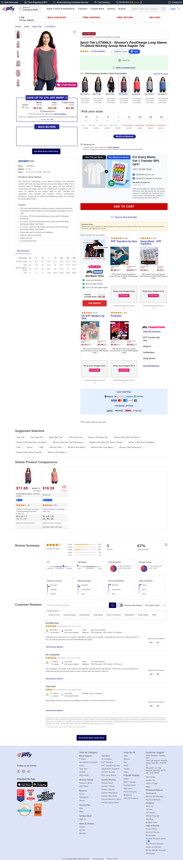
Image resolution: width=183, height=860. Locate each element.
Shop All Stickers (151, 366)
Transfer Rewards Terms (156, 839)
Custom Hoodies (108, 789)
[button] (46, 60)
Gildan (126, 779)
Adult (126, 756)
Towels (82, 827)
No (158, 642)
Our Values (150, 813)
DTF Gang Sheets (108, 775)
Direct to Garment (114, 615)
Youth (126, 766)
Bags (81, 811)
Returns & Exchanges (154, 796)
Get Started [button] (95, 303)
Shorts (82, 800)
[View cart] (179, 8)
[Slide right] (168, 83)
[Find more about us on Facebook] (18, 771)
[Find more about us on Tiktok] (28, 771)
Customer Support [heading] (155, 752)
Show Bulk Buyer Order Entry (91, 738)
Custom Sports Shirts (110, 802)
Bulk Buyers (47, 127)
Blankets (82, 833)
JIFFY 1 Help (152, 783)
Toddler (127, 769)
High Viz (82, 819)
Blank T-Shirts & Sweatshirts (61, 8)
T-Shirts (82, 759)
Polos (81, 766)
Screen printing (69, 615)
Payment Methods (153, 800)
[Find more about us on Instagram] (23, 771)
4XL (161, 117)
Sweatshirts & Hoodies (88, 762)
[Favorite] (74, 32)
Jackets (82, 772)
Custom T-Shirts (108, 786)
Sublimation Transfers (110, 769)
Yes (151, 642)
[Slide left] (80, 83)
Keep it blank (143, 615)
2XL (140, 117)
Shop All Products (131, 798)
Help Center (151, 777)
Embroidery (98, 615)
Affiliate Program (152, 816)
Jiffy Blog (149, 819)
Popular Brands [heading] (131, 775)
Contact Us (150, 780)
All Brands (128, 795)
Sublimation (148, 352)
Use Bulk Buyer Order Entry (46, 151)
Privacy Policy (151, 829)
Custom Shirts (97, 8)
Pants (81, 794)
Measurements (23, 251)
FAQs (148, 787)
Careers (149, 809)
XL (129, 117)
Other (154, 615)
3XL (150, 117)
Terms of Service (152, 832)
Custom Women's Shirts (111, 799)
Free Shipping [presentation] (91, 17)
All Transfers (106, 759)
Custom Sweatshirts (109, 793)
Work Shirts (84, 775)
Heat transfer (84, 615)
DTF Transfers (107, 762)
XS (86, 117)
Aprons (82, 830)
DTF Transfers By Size (151, 339)
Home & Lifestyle (86, 824)
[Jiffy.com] (8, 8)
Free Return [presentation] (125, 17)
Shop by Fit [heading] (129, 752)
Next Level (128, 788)
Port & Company (113, 147)
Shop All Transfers (152, 331)
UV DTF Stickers (108, 772)
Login (173, 8)
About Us (149, 806)
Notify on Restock (124, 136)
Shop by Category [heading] (88, 752)
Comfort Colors (130, 785)
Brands (121, 8)
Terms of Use (112, 859)
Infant (126, 772)
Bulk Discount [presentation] (57, 17)
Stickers (111, 8)
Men (125, 762)
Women (127, 759)
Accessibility (151, 835)
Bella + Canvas (130, 782)
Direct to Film (54, 615)
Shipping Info (151, 793)
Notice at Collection (154, 847)
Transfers (83, 8)
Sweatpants (84, 797)
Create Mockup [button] (68, 85)
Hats (81, 808)
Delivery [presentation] (155, 17)
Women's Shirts (85, 783)
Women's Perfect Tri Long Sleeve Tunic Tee (54, 510)
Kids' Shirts (83, 786)
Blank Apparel (85, 756)
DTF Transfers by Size (110, 766)
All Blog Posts (151, 822)
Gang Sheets (149, 358)
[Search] (163, 8)
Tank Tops (83, 769)
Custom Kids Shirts (109, 796)
